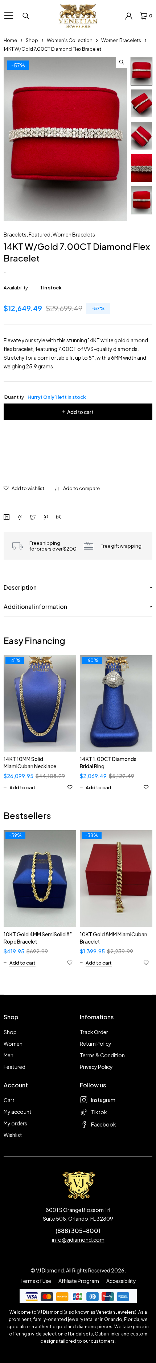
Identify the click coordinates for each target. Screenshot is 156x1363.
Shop (32, 40)
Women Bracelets (121, 40)
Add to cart (80, 412)
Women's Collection (70, 40)
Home (10, 40)
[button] (121, 62)
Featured (39, 234)
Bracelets (15, 234)
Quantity (45, 397)
